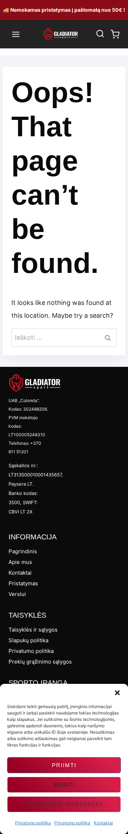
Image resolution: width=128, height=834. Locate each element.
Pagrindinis (23, 551)
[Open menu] (16, 34)
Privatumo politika (33, 822)
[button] (117, 692)
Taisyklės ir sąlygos (33, 629)
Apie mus (20, 562)
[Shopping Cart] (115, 34)
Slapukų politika (28, 640)
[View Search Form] (100, 34)
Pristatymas (23, 583)
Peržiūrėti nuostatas (64, 804)
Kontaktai (103, 822)
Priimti (64, 765)
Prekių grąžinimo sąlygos (40, 661)
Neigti (64, 785)
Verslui (17, 594)
